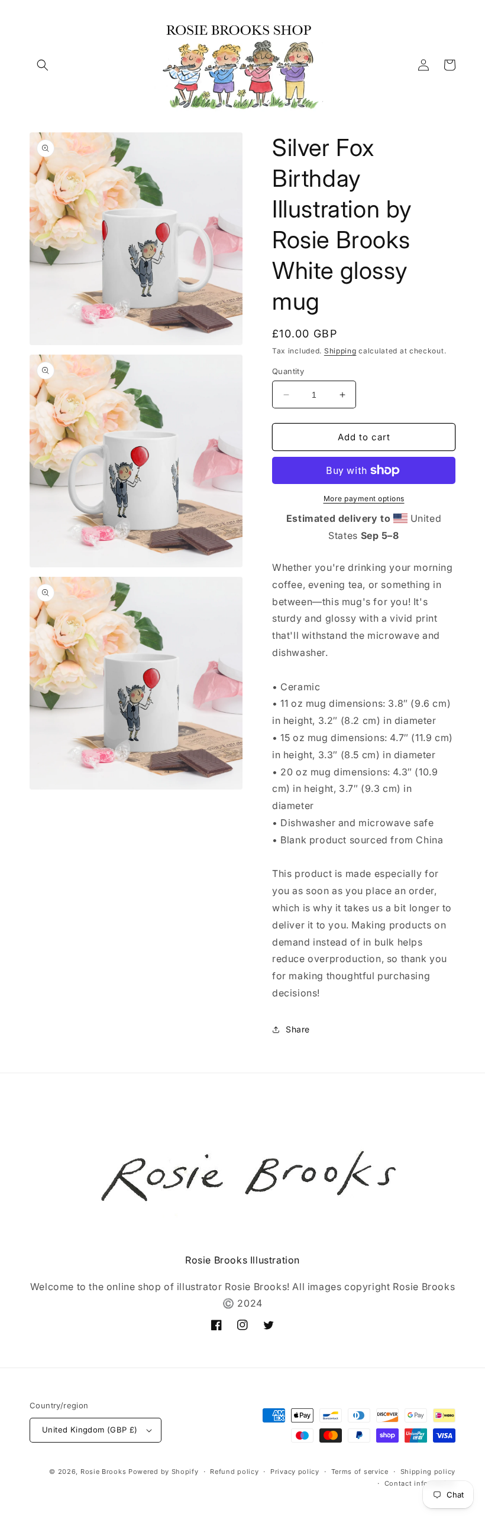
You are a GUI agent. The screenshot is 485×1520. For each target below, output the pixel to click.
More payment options (364, 498)
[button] (43, 65)
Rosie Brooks (103, 1471)
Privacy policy (294, 1471)
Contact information (419, 1483)
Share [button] (298, 1029)
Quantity (288, 371)
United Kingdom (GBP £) (90, 1429)
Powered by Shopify (163, 1471)
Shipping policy (428, 1471)
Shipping (340, 350)
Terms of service (360, 1471)
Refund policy (234, 1471)
